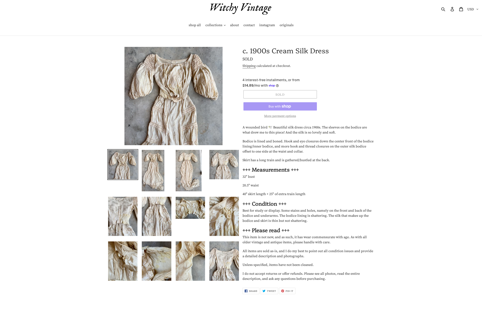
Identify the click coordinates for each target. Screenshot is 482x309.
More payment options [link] (280, 116)
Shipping (249, 65)
